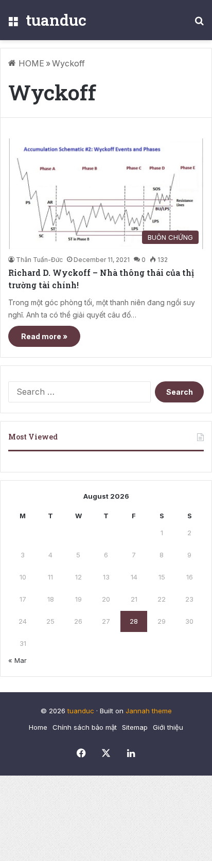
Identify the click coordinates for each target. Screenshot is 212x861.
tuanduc (80, 711)
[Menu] (13, 24)
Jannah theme (149, 711)
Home (38, 727)
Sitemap (135, 727)
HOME (30, 63)
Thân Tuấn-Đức (39, 259)
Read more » (44, 336)
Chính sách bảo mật (84, 727)
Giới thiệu (168, 727)
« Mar (17, 660)
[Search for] (199, 24)
